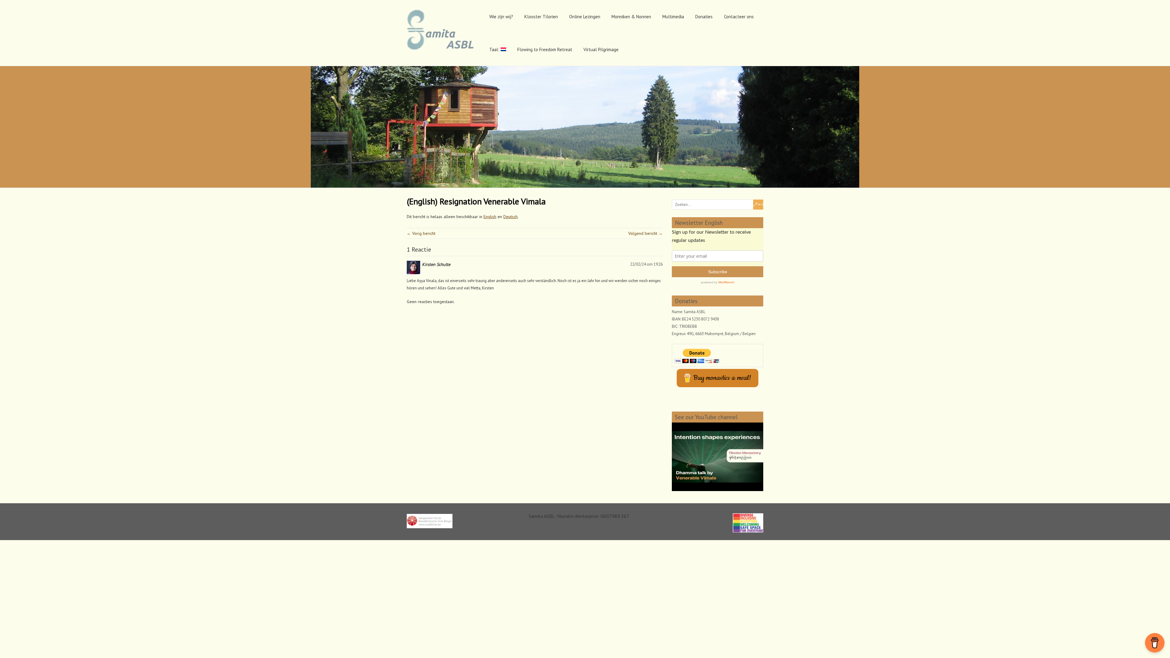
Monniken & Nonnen (631, 16)
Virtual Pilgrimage (601, 49)
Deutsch (510, 216)
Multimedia (673, 16)
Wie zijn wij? (501, 16)
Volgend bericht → (645, 233)
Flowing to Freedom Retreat (544, 49)
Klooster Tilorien (541, 16)
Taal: (495, 49)
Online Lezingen (584, 16)
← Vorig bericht (421, 233)
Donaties (704, 16)
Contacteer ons (739, 16)
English (490, 216)
